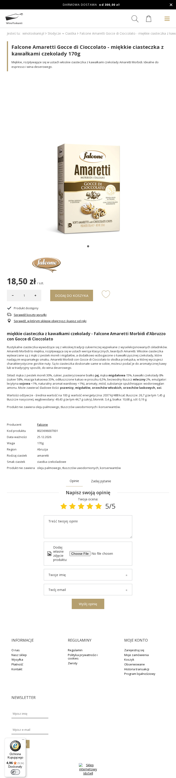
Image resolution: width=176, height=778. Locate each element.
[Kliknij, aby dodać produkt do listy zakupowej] (106, 294)
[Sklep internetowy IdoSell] (88, 773)
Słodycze (54, 33)
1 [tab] (88, 246)
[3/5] (81, 506)
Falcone (42, 425)
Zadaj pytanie (101, 481)
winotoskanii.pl (33, 33)
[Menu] (23, 740)
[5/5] (98, 506)
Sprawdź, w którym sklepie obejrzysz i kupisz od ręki (50, 321)
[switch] (15, 772)
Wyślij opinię (88, 604)
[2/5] (72, 506)
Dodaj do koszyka (71, 295)
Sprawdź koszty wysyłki (30, 315)
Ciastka (70, 33)
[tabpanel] (88, 159)
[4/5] (90, 506)
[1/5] (63, 506)
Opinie (74, 481)
